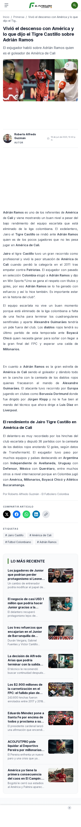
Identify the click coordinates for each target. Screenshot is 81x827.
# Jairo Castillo (14, 535)
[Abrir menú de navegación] (6, 5)
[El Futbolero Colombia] (40, 5)
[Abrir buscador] (74, 5)
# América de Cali (40, 535)
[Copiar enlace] (46, 514)
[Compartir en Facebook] (16, 514)
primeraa (18, 17)
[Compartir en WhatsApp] (26, 514)
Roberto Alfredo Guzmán (25, 136)
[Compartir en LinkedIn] (36, 514)
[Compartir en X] (7, 514)
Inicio (6, 17)
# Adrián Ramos (47, 542)
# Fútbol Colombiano (18, 542)
